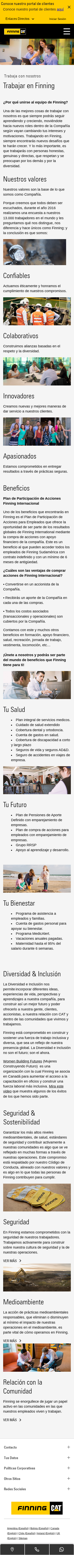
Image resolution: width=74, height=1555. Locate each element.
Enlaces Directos (18, 18)
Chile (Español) (27, 1533)
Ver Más (10, 1261)
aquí (60, 9)
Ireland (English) (46, 1533)
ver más (10, 1341)
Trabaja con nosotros (22, 75)
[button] (67, 31)
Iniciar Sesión (57, 18)
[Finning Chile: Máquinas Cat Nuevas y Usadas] (15, 32)
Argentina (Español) (18, 1528)
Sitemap (23, 1538)
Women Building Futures (22, 1061)
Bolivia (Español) (39, 1528)
